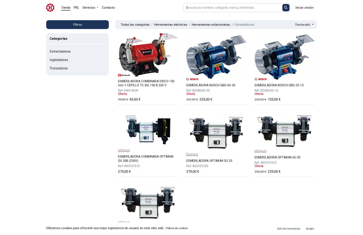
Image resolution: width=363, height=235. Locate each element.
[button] (304, 24)
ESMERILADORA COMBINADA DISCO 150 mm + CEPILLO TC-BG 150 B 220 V (146, 83)
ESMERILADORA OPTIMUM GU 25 (209, 161)
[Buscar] (286, 7)
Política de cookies (177, 228)
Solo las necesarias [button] (288, 228)
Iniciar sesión (304, 7)
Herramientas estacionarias (211, 25)
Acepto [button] (310, 228)
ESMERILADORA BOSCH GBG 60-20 (210, 85)
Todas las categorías (135, 25)
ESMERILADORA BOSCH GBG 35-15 (279, 85)
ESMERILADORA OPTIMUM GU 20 (277, 157)
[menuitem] (65, 8)
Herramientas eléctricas (170, 25)
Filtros (77, 25)
